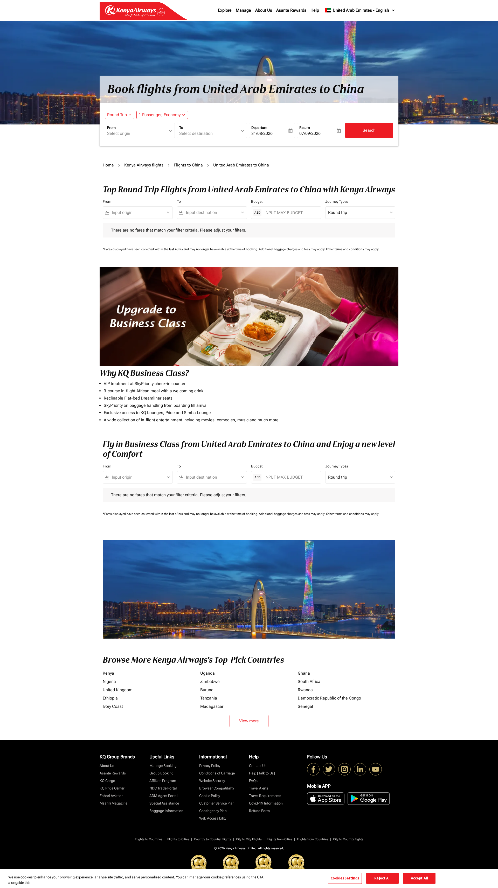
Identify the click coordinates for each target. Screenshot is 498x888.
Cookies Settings (345, 878)
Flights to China (188, 165)
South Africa (309, 681)
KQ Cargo (107, 781)
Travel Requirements (265, 796)
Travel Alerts (258, 788)
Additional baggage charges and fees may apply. (292, 249)
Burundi (207, 689)
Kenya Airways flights (143, 165)
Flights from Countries (312, 839)
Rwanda (305, 689)
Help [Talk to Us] (262, 773)
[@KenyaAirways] (329, 769)
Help (314, 10)
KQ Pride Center (112, 788)
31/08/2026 (262, 133)
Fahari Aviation (111, 796)
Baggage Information (166, 811)
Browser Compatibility (216, 788)
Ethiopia (110, 698)
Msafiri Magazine (113, 803)
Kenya (108, 673)
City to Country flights (348, 839)
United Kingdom (118, 689)
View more (249, 720)
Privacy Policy (209, 766)
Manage (243, 10)
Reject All (382, 878)
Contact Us (257, 766)
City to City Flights (249, 839)
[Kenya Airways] (313, 769)
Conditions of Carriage (217, 773)
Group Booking (161, 773)
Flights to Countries (148, 839)
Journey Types (336, 201)
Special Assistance (164, 803)
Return (304, 127)
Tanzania (208, 698)
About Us (263, 10)
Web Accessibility (212, 818)
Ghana (304, 673)
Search (369, 130)
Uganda (207, 673)
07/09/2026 (310, 133)
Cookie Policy (209, 796)
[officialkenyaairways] (344, 769)
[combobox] (137, 133)
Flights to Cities (178, 839)
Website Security (212, 781)
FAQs (253, 781)
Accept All (419, 878)
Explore (225, 10)
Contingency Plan (213, 811)
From (111, 127)
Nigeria (109, 681)
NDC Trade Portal (163, 788)
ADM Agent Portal (163, 796)
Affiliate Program (162, 781)
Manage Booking (163, 766)
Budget (256, 201)
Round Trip (117, 114)
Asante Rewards (291, 10)
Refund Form (259, 811)
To (181, 127)
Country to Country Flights (212, 839)
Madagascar (211, 706)
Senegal (305, 706)
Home (108, 165)
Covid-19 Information (266, 803)
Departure (259, 127)
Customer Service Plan (216, 803)
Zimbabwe (210, 681)
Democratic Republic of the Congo (329, 698)
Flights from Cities (279, 839)
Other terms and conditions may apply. (352, 249)
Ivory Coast (113, 706)
